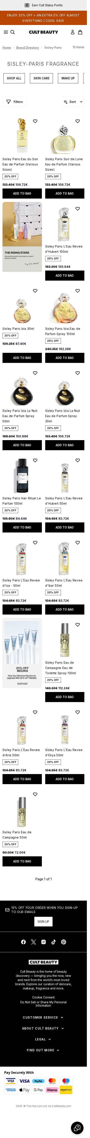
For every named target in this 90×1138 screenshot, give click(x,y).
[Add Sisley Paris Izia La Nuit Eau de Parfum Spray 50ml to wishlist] (35, 373)
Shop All (14, 78)
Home (7, 47)
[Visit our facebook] (23, 942)
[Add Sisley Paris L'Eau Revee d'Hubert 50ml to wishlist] (78, 460)
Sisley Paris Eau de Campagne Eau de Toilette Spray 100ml (60, 668)
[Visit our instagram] (44, 942)
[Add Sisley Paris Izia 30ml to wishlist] (35, 291)
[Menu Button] (4, 32)
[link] (72, 32)
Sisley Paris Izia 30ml (18, 328)
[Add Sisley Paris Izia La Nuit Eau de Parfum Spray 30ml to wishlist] (78, 373)
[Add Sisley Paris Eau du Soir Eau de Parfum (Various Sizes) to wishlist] (35, 121)
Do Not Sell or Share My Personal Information (43, 1004)
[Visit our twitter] (33, 942)
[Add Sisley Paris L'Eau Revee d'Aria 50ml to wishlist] (35, 712)
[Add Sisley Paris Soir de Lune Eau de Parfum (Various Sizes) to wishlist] (78, 121)
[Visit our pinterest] (64, 942)
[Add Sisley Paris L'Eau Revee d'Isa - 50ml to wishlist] (35, 543)
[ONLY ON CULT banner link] (22, 653)
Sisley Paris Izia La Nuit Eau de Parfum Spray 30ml (62, 416)
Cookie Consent (43, 997)
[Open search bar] (12, 32)
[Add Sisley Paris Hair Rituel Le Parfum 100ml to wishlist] (35, 460)
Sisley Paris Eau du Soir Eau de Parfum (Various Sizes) (20, 164)
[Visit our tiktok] (54, 942)
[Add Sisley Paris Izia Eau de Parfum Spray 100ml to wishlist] (78, 291)
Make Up (68, 78)
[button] (22, 237)
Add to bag (22, 193)
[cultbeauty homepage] (43, 32)
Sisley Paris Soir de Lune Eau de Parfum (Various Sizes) (64, 164)
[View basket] (80, 32)
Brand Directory (27, 47)
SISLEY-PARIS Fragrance (43, 64)
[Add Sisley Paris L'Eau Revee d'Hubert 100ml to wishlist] (78, 209)
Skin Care (41, 78)
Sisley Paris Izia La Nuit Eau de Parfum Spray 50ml (20, 416)
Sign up (43, 921)
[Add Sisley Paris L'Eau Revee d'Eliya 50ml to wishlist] (78, 712)
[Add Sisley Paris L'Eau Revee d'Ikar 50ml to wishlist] (78, 543)
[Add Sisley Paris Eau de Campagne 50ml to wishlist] (35, 794)
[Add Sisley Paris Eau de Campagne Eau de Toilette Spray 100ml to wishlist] (78, 625)
